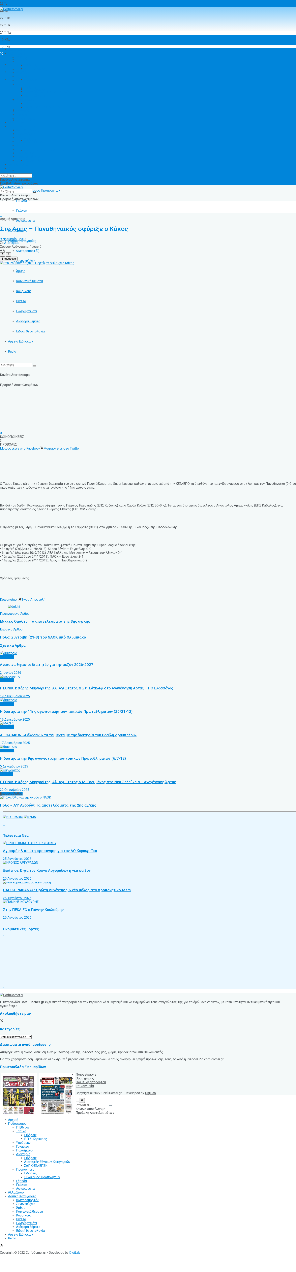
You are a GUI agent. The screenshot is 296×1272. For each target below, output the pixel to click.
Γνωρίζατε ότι (26, 311)
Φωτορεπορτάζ (27, 251)
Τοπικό (21, 61)
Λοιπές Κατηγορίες (22, 126)
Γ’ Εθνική (22, 57)
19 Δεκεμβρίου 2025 (15, 696)
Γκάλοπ (21, 211)
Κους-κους (24, 291)
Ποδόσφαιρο (17, 54)
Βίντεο (21, 301)
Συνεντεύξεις (25, 134)
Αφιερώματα (25, 221)
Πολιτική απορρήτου (91, 1082)
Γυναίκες (22, 76)
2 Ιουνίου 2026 (10, 673)
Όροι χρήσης (85, 1078)
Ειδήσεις (30, 180)
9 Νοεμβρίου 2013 (13, 239)
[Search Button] (34, 365)
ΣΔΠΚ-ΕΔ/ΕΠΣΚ (35, 96)
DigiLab (150, 1093)
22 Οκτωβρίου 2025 (14, 790)
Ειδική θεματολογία (30, 331)
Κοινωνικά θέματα (29, 281)
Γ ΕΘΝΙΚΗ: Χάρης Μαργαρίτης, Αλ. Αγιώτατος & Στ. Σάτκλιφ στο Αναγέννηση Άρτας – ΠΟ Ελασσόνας (86, 688)
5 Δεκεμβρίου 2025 (14, 766)
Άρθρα (20, 271)
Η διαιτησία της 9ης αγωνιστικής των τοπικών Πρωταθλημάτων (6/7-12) (63, 758)
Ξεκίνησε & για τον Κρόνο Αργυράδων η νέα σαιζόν (47, 870)
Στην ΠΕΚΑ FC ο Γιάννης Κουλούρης (33, 910)
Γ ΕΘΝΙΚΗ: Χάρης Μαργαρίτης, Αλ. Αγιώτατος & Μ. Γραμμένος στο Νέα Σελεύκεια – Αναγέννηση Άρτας (88, 782)
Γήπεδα (21, 111)
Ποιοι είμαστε (86, 1074)
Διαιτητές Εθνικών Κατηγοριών (47, 150)
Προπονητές (25, 170)
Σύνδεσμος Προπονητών (42, 190)
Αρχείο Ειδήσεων (20, 341)
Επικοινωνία (85, 1086)
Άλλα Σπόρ (16, 122)
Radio (12, 351)
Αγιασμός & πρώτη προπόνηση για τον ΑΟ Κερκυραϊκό (50, 851)
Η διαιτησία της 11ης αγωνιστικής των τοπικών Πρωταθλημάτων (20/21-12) (66, 711)
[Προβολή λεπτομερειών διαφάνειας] (14, 607)
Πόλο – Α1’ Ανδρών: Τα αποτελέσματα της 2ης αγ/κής (48, 805)
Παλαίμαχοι (24, 80)
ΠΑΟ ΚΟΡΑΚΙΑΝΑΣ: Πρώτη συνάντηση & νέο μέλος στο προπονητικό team (67, 890)
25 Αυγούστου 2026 (17, 859)
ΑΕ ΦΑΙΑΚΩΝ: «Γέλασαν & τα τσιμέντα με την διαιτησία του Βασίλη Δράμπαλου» (68, 735)
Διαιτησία (23, 84)
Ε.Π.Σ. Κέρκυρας (35, 69)
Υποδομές (23, 73)
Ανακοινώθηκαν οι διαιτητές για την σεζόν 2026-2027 (46, 664)
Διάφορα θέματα (28, 321)
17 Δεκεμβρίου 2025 (15, 743)
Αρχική (13, 39)
